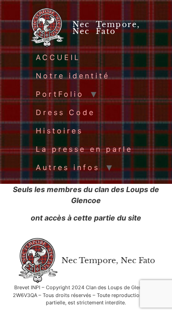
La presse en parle (84, 149)
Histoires (59, 130)
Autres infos (68, 167)
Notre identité (73, 75)
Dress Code (65, 112)
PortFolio (60, 94)
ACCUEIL (58, 57)
